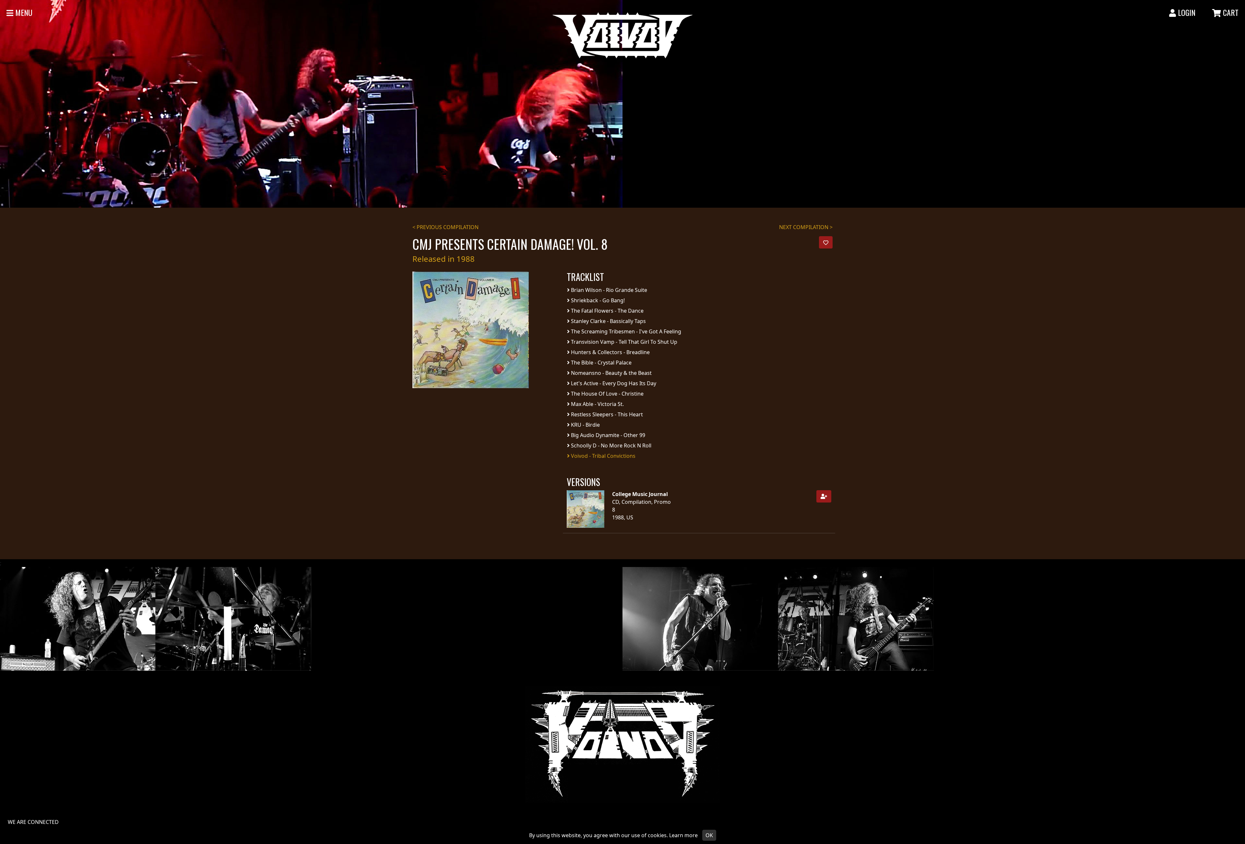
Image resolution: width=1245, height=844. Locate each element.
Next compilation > (806, 227)
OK (709, 835)
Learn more (683, 835)
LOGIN (1185, 12)
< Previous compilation (445, 227)
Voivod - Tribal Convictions (602, 455)
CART (1230, 12)
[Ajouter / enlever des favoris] (826, 242)
